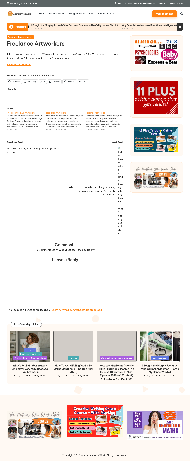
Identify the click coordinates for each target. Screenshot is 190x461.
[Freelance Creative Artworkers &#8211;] (26, 121)
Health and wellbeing (30, 354)
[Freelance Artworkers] (66, 121)
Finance (73, 358)
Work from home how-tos (20, 37)
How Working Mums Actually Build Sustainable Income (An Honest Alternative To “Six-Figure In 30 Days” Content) (116, 370)
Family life (30, 350)
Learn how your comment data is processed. (77, 309)
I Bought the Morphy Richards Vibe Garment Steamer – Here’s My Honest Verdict (58, 25)
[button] (164, 13)
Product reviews (160, 358)
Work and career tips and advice (30, 358)
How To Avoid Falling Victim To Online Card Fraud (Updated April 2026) (73, 369)
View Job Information (19, 64)
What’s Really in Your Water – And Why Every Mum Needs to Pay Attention (30, 369)
